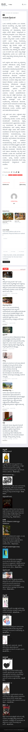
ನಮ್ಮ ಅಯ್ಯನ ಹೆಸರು (7, 305)
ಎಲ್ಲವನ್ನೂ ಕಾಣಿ (22, 269)
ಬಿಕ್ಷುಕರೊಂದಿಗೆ (6, 570)
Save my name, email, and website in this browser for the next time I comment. (13, 257)
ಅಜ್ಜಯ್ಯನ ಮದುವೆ (7, 451)
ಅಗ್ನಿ (3, 279)
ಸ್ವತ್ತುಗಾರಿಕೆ (5, 334)
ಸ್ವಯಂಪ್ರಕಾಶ (6, 635)
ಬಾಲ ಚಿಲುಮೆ (8, 12)
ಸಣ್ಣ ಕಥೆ (5, 268)
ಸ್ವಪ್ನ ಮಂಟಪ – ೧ (7, 683)
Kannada (10, 175)
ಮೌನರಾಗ (5, 597)
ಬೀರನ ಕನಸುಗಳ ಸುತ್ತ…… (9, 474)
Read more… (16, 471)
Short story (15, 175)
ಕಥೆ (11, 12)
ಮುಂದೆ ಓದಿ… (17, 612)
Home (4, 12)
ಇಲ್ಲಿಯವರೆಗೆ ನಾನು (7, 496)
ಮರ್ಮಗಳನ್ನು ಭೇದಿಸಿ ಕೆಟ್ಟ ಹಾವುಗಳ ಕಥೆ (7, 222)
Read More (5, 295)
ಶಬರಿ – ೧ (5, 705)
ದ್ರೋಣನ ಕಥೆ (17, 221)
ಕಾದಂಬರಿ (5, 657)
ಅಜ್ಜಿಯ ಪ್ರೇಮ (6, 615)
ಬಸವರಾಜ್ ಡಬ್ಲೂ (14, 201)
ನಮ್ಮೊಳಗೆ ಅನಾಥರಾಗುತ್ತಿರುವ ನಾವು (11, 546)
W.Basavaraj (20, 175)
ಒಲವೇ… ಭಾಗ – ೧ (8, 659)
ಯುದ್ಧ (4, 360)
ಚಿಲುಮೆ (3, 4)
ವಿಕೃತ (4, 422)
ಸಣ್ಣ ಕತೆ (5, 449)
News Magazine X (21, 729)
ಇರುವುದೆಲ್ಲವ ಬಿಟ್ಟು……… (8, 390)
